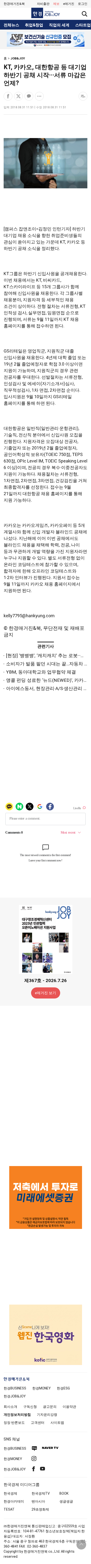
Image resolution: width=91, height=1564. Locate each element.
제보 (56, 4)
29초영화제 (40, 1509)
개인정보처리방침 (17, 1415)
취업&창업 (34, 25)
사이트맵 (57, 1422)
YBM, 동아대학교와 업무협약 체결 (41, 672)
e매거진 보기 (45, 993)
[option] (45, 39)
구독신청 (30, 1407)
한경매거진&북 (14, 4)
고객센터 (37, 1422)
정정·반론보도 (14, 1422)
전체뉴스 (11, 25)
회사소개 (10, 1407)
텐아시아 (38, 1501)
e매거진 (68, 4)
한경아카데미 (14, 1501)
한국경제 (10, 1493)
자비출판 (43, 4)
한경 (15, 1388)
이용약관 (69, 1407)
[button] (83, 4)
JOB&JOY (17, 58)
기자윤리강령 (47, 1415)
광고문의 (50, 1407)
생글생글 (66, 1501)
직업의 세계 (59, 25)
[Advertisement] (45, 1085)
